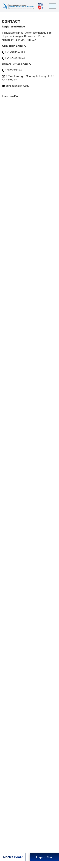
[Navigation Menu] (52, 6)
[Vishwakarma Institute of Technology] (23, 5)
